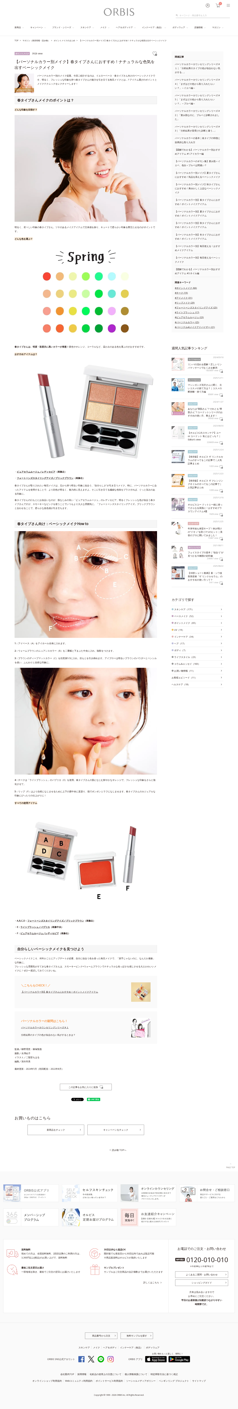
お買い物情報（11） (184, 670)
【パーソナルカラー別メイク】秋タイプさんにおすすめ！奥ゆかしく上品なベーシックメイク (197, 188)
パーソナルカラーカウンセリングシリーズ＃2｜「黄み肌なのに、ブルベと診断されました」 (197, 114)
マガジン (216, 27)
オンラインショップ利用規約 (47, 1380)
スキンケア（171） (184, 609)
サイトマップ (199, 1380)
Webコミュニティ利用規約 (78, 1380)
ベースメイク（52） (184, 616)
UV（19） (179, 629)
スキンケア (85, 27)
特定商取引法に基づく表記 (164, 1374)
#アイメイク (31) (183, 297)
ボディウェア (178, 27)
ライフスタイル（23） (185, 657)
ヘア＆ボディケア (124, 27)
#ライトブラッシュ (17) (187, 312)
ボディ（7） (180, 650)
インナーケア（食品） (152, 27)
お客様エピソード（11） (184, 677)
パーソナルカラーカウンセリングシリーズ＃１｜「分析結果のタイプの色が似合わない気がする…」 (197, 68)
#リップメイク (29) (185, 302)
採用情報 (81, 1374)
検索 (177, 15)
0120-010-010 (207, 1259)
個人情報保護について (136, 1374)
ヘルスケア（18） (181, 684)
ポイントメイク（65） (185, 622)
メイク (103, 27)
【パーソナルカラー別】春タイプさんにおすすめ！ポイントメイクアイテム (59, 991)
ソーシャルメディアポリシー (141, 1380)
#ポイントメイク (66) (186, 287)
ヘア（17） (180, 643)
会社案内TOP (67, 1374)
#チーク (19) (181, 292)
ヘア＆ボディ (110, 1347)
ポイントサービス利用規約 (109, 1380)
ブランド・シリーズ (61, 27)
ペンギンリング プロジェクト (174, 1380)
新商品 (18, 27)
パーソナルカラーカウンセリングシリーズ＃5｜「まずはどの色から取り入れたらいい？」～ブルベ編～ (197, 99)
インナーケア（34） (184, 636)
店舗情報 (198, 27)
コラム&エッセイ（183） (187, 663)
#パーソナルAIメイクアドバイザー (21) (195, 327)
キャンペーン (36, 27)
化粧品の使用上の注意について (105, 1374)
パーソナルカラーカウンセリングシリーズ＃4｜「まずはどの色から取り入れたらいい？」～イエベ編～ (197, 83)
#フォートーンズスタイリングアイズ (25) (196, 307)
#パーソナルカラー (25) (187, 322)
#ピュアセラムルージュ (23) (189, 317)
